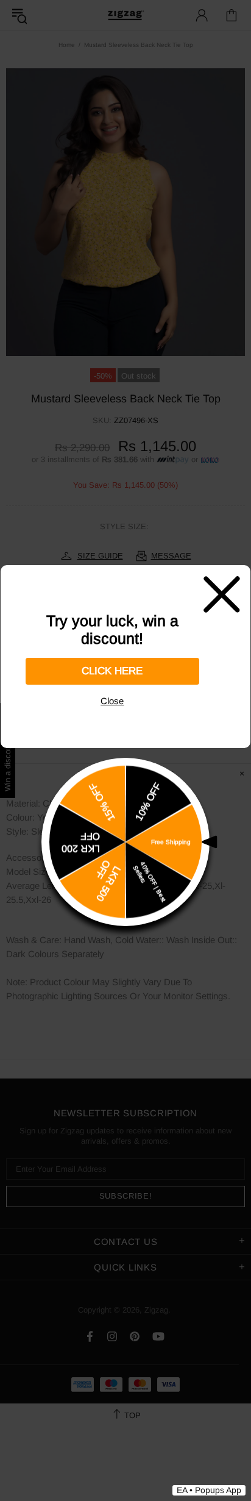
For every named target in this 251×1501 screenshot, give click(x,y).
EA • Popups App (209, 1490)
